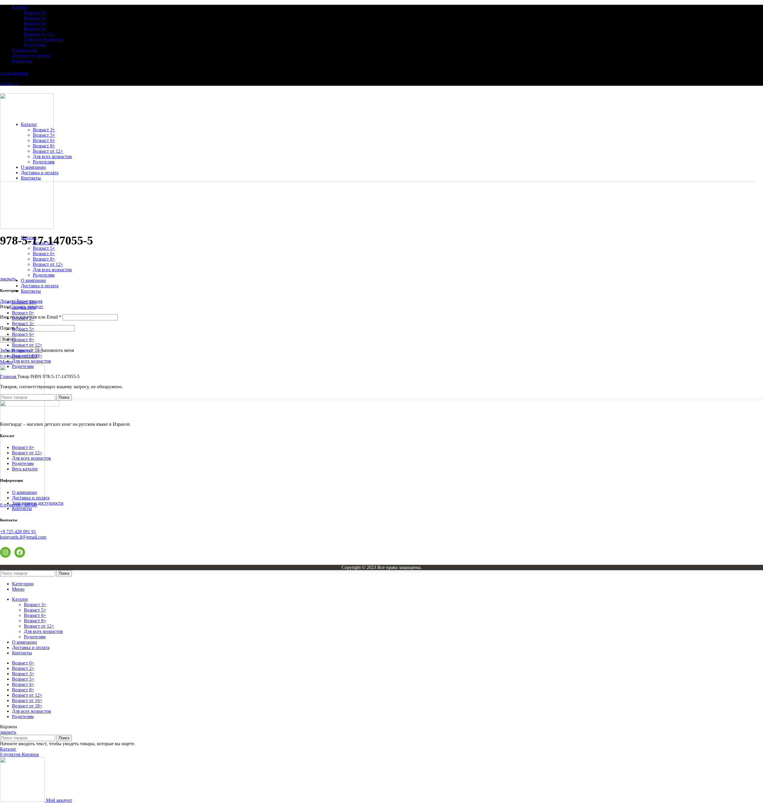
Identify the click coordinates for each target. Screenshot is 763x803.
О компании (24, 492)
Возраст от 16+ (27, 350)
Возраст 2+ (23, 318)
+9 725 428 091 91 (18, 531)
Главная (8, 376)
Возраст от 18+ (27, 355)
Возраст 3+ (35, 12)
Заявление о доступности (37, 503)
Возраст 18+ (24, 302)
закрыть (8, 278)
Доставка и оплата (30, 497)
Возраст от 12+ (39, 34)
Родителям (35, 44)
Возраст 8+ (35, 28)
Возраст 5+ (35, 18)
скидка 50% (24, 307)
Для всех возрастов (43, 39)
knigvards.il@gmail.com (23, 537)
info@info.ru (9, 84)
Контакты (22, 508)
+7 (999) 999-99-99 (14, 73)
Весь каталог (25, 468)
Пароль (9, 327)
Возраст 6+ (35, 23)
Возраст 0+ (23, 312)
